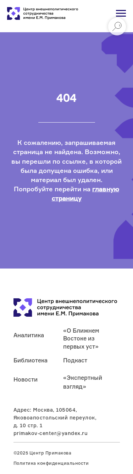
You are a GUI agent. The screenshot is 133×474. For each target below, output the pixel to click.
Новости (25, 379)
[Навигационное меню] (121, 13)
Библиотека (30, 360)
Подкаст (75, 360)
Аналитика (28, 335)
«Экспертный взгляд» (82, 382)
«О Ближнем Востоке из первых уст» (81, 338)
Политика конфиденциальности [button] (51, 463)
